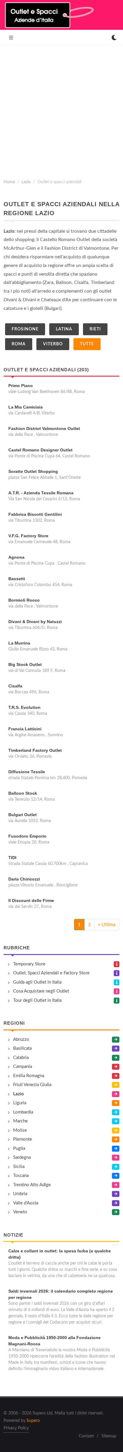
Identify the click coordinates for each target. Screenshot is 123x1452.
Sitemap (109, 1436)
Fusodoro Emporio (27, 836)
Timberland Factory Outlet (35, 750)
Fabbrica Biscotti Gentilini (35, 514)
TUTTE (87, 344)
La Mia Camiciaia (25, 407)
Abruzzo (21, 1039)
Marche (20, 1121)
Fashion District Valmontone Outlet (44, 428)
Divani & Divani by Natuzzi (35, 621)
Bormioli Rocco (24, 600)
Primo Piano (20, 385)
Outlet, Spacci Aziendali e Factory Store (51, 973)
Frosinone (25, 329)
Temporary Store (29, 964)
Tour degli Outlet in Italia (37, 1000)
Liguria (19, 1103)
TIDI (12, 857)
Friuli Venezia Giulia (32, 1085)
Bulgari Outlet (22, 814)
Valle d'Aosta (25, 1203)
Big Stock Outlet (25, 664)
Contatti (86, 1436)
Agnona (16, 557)
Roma (19, 344)
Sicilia (18, 1166)
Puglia (19, 1148)
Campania (22, 1066)
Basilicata (22, 1048)
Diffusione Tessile (26, 771)
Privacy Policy (16, 1428)
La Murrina (19, 643)
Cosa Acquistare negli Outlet (41, 991)
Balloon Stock (22, 793)
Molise (20, 1130)
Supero (33, 1421)
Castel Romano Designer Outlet (40, 450)
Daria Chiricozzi (24, 879)
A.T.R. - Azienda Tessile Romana (40, 492)
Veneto (20, 1212)
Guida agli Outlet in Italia (37, 982)
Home (9, 182)
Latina (64, 329)
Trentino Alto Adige (32, 1185)
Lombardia (23, 1112)
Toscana (21, 1175)
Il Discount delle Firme (31, 900)
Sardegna (22, 1157)
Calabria (21, 1057)
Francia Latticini (24, 728)
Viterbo (53, 344)
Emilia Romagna (28, 1076)
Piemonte (22, 1139)
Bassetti (16, 578)
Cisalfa (15, 686)
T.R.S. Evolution (24, 707)
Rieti (95, 329)
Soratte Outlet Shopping (33, 471)
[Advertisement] (61, 109)
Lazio (26, 182)
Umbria (20, 1194)
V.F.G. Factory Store (28, 535)
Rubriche (17, 947)
